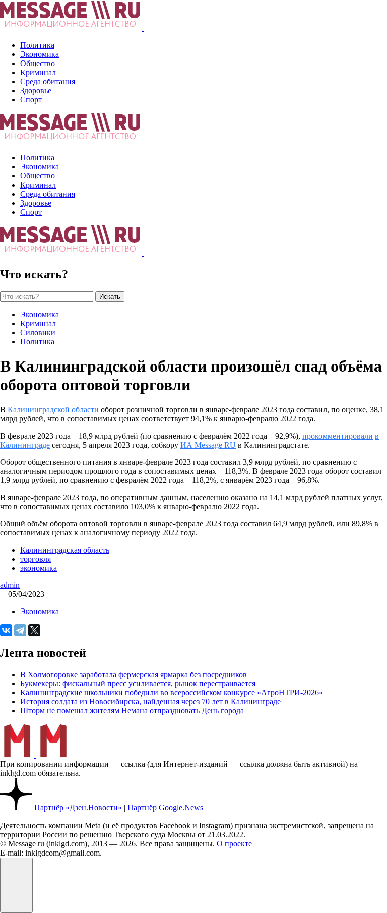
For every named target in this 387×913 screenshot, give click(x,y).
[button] (16, 885)
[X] (34, 630)
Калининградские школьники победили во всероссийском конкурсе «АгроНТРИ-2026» (171, 692)
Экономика (39, 54)
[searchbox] (46, 296)
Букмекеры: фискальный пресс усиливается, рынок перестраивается (137, 683)
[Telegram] (20, 630)
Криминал (38, 72)
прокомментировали (337, 436)
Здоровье (35, 90)
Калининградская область (64, 549)
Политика (37, 45)
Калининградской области (53, 409)
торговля (35, 559)
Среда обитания (47, 81)
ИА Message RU (208, 445)
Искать (109, 296)
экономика (38, 568)
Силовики (37, 332)
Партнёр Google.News (165, 807)
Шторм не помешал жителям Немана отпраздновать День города (132, 710)
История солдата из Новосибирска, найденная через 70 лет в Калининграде (150, 701)
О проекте (234, 843)
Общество (37, 63)
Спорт (31, 99)
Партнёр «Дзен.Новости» (78, 807)
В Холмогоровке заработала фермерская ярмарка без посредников (133, 674)
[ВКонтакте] (6, 630)
